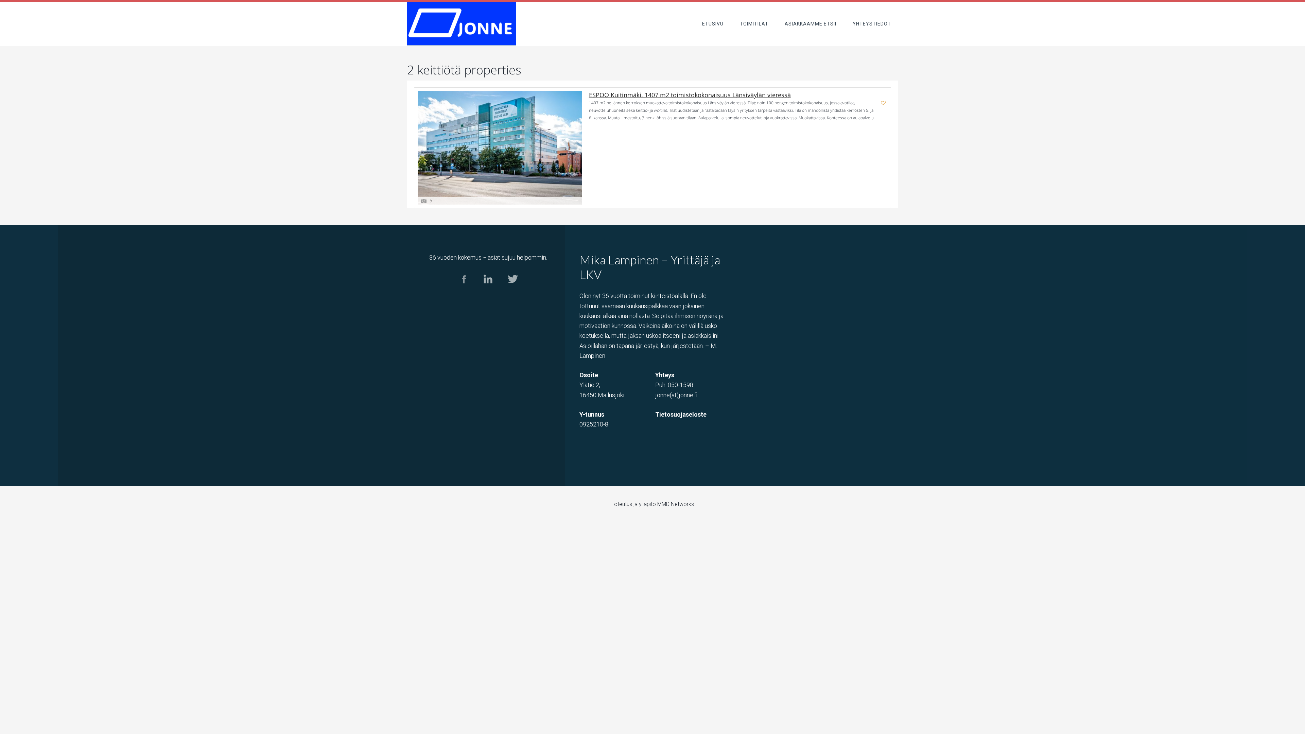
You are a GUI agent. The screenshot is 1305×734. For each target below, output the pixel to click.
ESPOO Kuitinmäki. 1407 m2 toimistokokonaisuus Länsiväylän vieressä (690, 95)
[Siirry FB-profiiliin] (464, 289)
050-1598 (680, 384)
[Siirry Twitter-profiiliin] (512, 289)
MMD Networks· (676, 504)
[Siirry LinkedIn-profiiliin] (488, 289)
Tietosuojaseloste (681, 414)
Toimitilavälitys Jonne (461, 24)
